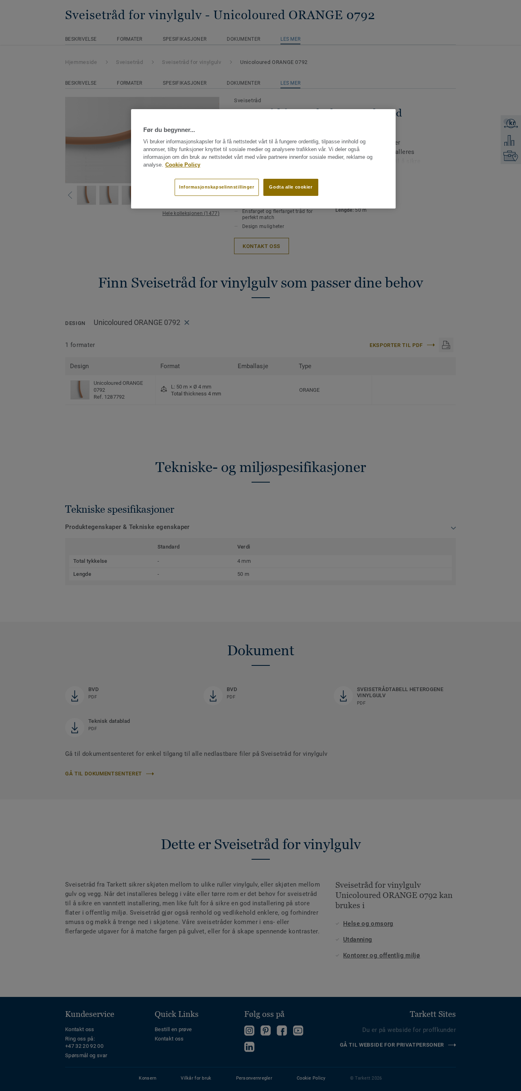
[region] (263, 159)
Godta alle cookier (290, 186)
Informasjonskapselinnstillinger (216, 186)
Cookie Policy (182, 165)
